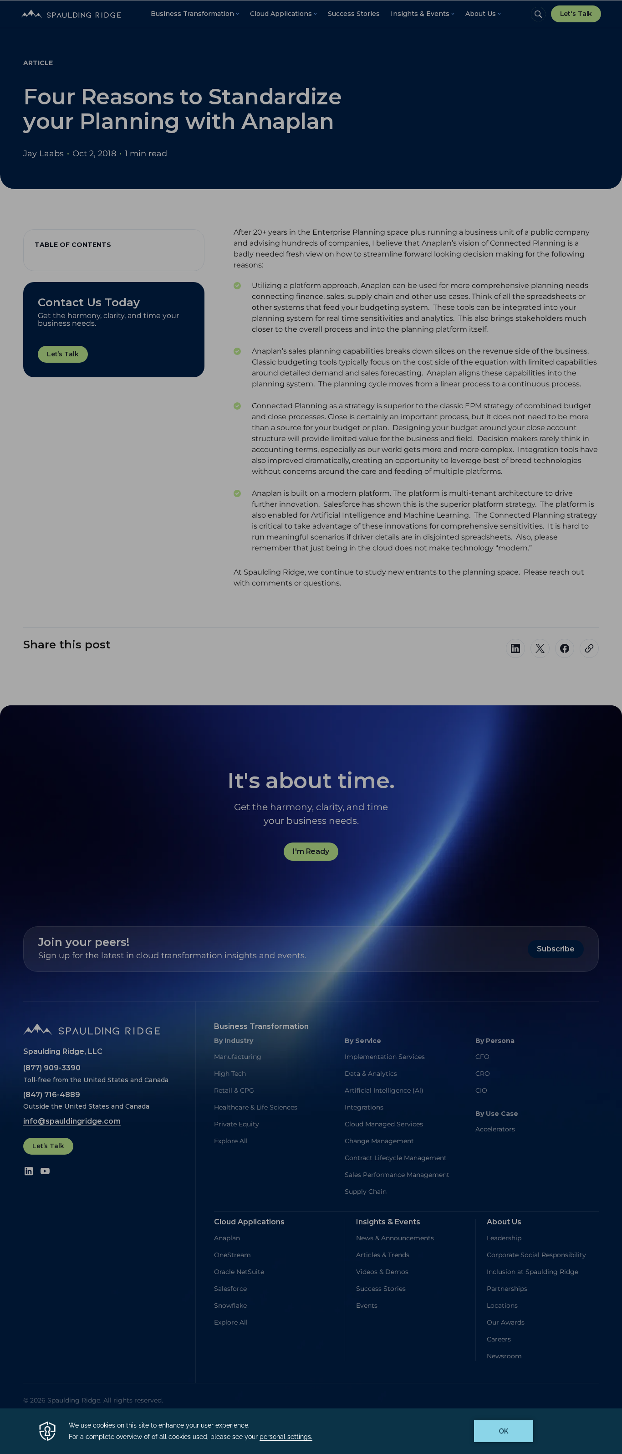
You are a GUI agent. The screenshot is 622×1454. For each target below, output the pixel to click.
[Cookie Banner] (311, 1431)
